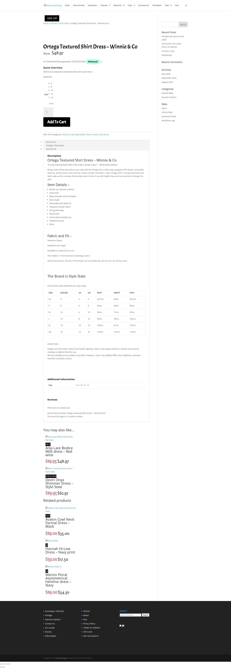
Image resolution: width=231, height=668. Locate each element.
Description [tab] (51, 142)
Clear (51, 103)
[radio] (52, 83)
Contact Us (50, 623)
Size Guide (50, 627)
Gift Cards (87, 631)
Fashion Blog (167, 93)
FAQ (85, 619)
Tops (130, 5)
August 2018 (167, 82)
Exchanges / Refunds (54, 611)
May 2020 (166, 74)
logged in (63, 416)
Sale (167, 5)
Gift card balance (91, 636)
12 (85, 385)
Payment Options (53, 619)
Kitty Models (50, 636)
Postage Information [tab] (55, 145)
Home (46, 23)
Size (46, 94)
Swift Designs (61, 658)
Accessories (143, 5)
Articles (86, 611)
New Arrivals (78, 5)
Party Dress (64, 23)
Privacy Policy (89, 623)
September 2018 (169, 78)
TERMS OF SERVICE (91, 627)
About (86, 615)
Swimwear (157, 5)
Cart (177, 5)
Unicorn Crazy (168, 51)
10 (81, 385)
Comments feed (169, 116)
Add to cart (56, 121)
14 (88, 385)
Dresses (104, 5)
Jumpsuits (92, 5)
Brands (48, 631)
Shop (67, 5)
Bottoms (118, 5)
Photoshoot (167, 55)
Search (145, 615)
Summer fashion (169, 97)
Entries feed (167, 112)
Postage (48, 615)
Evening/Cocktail (78, 134)
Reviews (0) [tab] (51, 149)
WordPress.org (168, 120)
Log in (164, 108)
